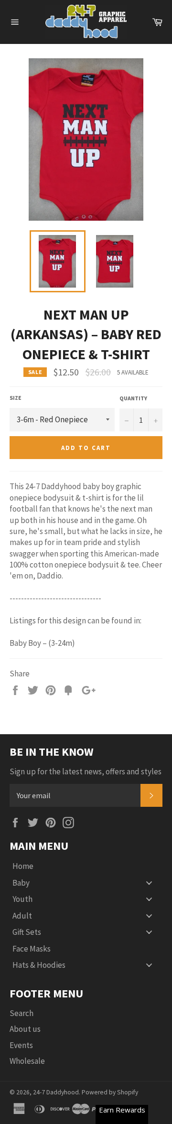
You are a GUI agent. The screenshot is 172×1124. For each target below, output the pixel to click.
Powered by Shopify (110, 1092)
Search (21, 1013)
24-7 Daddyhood (56, 1092)
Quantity (133, 398)
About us (25, 1029)
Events (21, 1045)
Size (16, 397)
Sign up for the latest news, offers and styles (85, 771)
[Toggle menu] (149, 883)
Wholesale (27, 1061)
